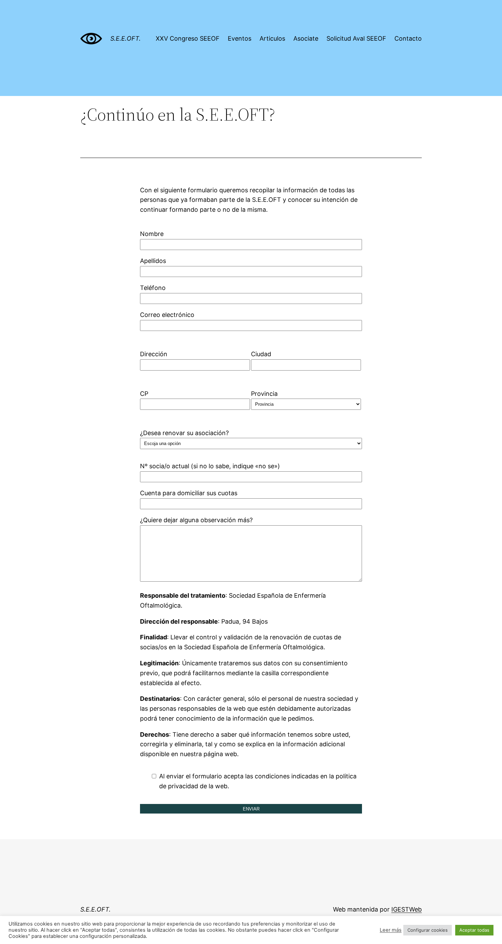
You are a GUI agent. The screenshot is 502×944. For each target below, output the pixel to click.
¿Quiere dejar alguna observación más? (196, 520)
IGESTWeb (406, 909)
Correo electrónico (167, 314)
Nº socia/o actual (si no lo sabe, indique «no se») (210, 466)
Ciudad (261, 354)
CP (144, 393)
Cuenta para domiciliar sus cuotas (188, 493)
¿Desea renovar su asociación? (184, 432)
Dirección (153, 354)
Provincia (264, 393)
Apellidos (153, 260)
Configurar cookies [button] (427, 930)
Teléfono (153, 287)
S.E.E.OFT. (125, 38)
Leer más (391, 930)
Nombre (152, 233)
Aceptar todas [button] (474, 930)
